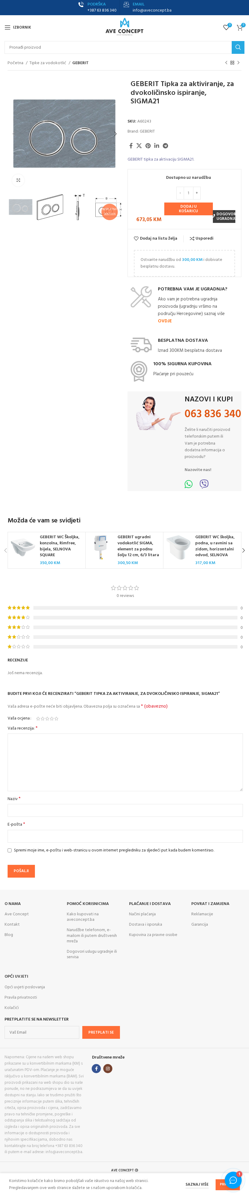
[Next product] (238, 63)
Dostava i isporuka (145, 924)
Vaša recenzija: (23, 728)
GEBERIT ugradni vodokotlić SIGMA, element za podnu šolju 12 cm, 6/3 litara (138, 546)
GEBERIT (80, 63)
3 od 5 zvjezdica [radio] (47, 718)
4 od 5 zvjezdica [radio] (51, 718)
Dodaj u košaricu (188, 209)
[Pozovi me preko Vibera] (204, 486)
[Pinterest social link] (148, 145)
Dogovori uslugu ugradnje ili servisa (92, 954)
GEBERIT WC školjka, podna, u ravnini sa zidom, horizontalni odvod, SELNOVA (215, 546)
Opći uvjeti (16, 976)
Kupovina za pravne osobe (153, 934)
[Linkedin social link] (156, 145)
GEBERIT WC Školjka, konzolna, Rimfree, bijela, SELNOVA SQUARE (60, 546)
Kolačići (12, 1007)
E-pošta (16, 824)
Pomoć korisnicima (88, 903)
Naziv (14, 799)
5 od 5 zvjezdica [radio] (56, 718)
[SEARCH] (238, 47)
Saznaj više (197, 1184)
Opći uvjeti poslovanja (25, 987)
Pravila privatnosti (21, 997)
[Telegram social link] (165, 145)
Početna (16, 63)
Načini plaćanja (142, 914)
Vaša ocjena (19, 718)
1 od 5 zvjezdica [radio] (38, 718)
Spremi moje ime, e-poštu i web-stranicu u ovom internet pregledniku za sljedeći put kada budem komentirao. (114, 850)
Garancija (199, 924)
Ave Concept (17, 914)
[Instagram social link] (107, 1068)
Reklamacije (202, 914)
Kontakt (12, 924)
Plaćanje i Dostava (150, 903)
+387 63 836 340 (102, 10)
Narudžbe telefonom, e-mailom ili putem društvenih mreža (92, 936)
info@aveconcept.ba (152, 10)
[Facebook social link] (131, 145)
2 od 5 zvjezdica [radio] (42, 718)
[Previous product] (226, 63)
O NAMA (13, 903)
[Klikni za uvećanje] (18, 180)
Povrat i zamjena (210, 903)
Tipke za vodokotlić (48, 63)
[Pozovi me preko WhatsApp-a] (189, 486)
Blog (9, 934)
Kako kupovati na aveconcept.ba (83, 917)
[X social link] (139, 145)
